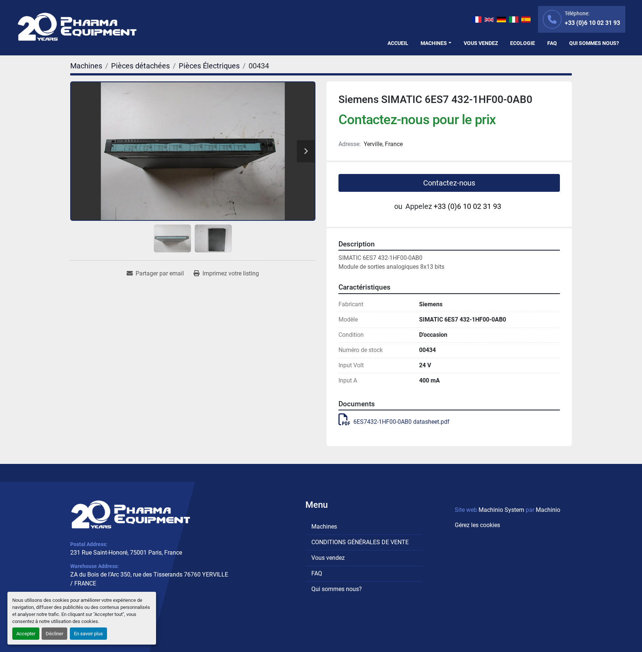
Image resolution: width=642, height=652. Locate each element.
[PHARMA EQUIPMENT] (130, 514)
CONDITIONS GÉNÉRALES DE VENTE (360, 542)
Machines (434, 43)
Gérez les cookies (477, 525)
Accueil (398, 43)
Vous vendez (481, 43)
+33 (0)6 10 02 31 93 (592, 22)
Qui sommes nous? (594, 43)
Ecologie (522, 43)
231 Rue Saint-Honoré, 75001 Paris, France (126, 552)
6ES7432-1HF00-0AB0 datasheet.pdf (401, 421)
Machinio (548, 509)
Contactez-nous (449, 182)
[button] (436, 43)
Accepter (25, 633)
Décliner (54, 633)
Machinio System (501, 509)
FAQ (552, 43)
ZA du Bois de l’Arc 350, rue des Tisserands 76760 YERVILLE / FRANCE (149, 579)
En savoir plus (88, 633)
